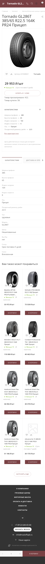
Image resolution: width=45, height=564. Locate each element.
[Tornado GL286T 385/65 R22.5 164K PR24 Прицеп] (23, 50)
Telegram (22, 518)
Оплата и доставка (22, 501)
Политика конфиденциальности (24, 545)
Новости (22, 506)
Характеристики (12, 160)
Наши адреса (24, 540)
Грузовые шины (22, 493)
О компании (22, 489)
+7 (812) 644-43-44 (23, 525)
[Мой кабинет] (36, 4)
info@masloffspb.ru (24, 535)
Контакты (22, 510)
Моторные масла (22, 497)
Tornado (37, 74)
